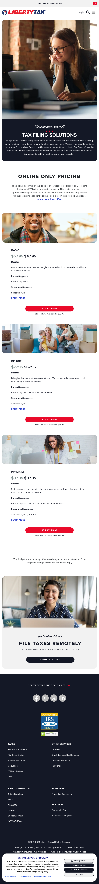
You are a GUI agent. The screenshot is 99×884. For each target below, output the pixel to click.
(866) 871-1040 (15, 821)
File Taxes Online (16, 754)
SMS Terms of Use (76, 847)
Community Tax (59, 810)
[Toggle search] (88, 12)
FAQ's (10, 799)
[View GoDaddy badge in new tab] (49, 734)
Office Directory (15, 793)
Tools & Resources (16, 760)
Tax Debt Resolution (61, 760)
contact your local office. (49, 199)
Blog (10, 776)
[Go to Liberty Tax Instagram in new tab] (45, 698)
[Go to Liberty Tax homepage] (24, 12)
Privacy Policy (10, 876)
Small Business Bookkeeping (65, 754)
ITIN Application (15, 771)
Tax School (57, 765)
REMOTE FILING (50, 659)
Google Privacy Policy (42, 876)
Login (81, 12)
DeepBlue (56, 749)
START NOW (49, 308)
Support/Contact (15, 815)
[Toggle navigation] (93, 12)
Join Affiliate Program (62, 815)
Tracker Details (25, 876)
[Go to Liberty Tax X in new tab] (53, 698)
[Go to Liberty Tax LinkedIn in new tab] (62, 698)
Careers (11, 810)
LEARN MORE (18, 298)
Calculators (13, 765)
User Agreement (55, 847)
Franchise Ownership (62, 793)
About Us (12, 804)
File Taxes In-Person (17, 749)
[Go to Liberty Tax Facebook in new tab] (36, 698)
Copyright (18, 847)
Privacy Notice (35, 847)
